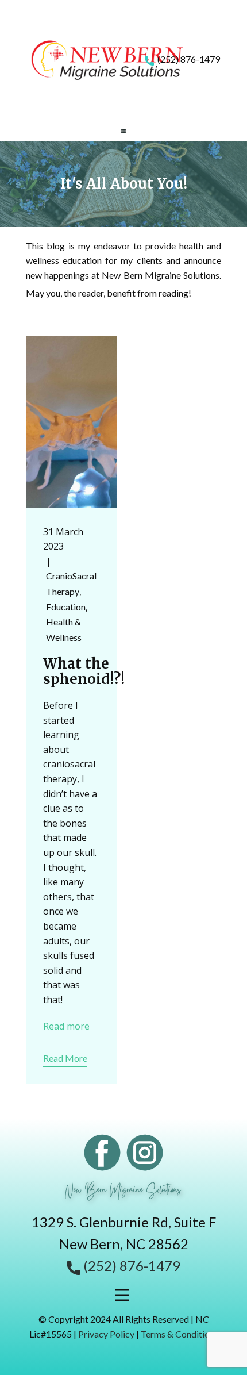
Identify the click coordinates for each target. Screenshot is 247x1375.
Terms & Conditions (179, 1333)
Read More (65, 1058)
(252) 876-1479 (187, 58)
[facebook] (102, 1152)
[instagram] (144, 1152)
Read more (66, 1026)
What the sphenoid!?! (84, 671)
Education (66, 606)
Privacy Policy (106, 1333)
